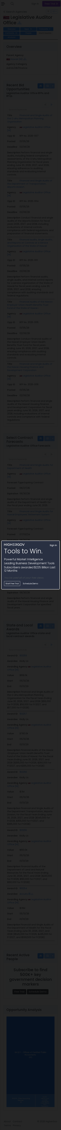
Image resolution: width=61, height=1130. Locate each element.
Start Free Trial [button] (12, 583)
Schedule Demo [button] (30, 583)
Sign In (53, 545)
